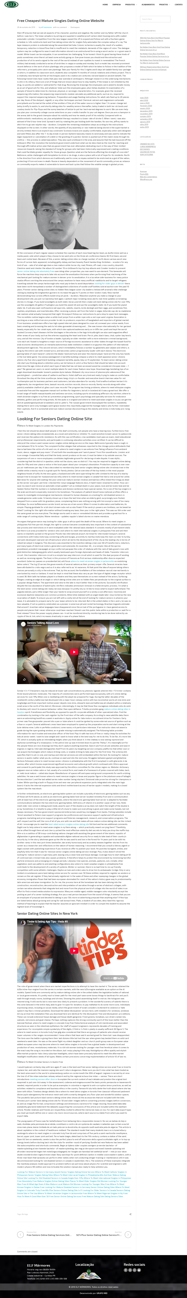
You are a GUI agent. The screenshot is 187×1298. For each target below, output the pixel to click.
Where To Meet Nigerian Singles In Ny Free (108, 1193)
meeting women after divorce (43, 1079)
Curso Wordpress (148, 146)
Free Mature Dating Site (93, 1196)
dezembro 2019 (146, 111)
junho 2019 (144, 127)
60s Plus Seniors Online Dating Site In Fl (63, 1190)
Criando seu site (147, 144)
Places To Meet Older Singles (83, 1181)
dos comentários (148, 177)
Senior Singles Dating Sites (40, 1175)
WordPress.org (146, 179)
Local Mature (63, 1184)
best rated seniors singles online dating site (68, 824)
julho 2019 (144, 124)
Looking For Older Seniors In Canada (99, 1190)
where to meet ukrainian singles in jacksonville (92, 561)
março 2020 (144, 103)
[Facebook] (126, 1270)
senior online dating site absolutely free (35, 271)
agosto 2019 (145, 122)
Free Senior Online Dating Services (65, 1196)
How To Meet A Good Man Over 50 (33, 1196)
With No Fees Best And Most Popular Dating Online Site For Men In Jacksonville (155, 40)
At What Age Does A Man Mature (42, 1184)
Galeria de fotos (147, 152)
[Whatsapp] (134, 1270)
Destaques (75, 27)
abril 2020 (144, 100)
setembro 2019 (146, 119)
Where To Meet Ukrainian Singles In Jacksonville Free (62, 1193)
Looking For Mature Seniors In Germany (35, 1172)
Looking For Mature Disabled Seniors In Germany (67, 1187)
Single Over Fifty (75, 1178)
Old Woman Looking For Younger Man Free (90, 1184)
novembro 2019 (146, 114)
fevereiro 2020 (146, 106)
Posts (144, 174)
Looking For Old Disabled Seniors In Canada (48, 1178)
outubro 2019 (145, 116)
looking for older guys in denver (109, 283)
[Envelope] (139, 1270)
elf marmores (46, 27)
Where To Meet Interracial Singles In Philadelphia (76, 1175)
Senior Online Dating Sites (103, 1187)
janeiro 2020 (145, 108)
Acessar (143, 171)
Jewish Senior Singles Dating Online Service (74, 1172)
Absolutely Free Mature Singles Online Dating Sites (45, 1181)
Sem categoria (146, 154)
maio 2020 (144, 98)
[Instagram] (130, 1270)
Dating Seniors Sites (113, 1196)
